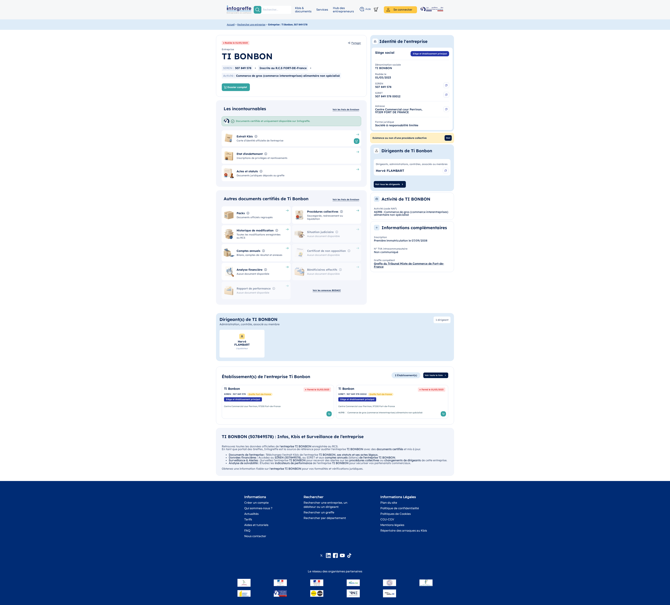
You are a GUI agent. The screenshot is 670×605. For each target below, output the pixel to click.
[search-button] (257, 10)
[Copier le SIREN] (446, 85)
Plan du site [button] (388, 502)
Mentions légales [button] (392, 525)
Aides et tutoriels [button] (256, 525)
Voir (448, 138)
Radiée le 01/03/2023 (236, 43)
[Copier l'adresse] (446, 109)
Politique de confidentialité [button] (399, 508)
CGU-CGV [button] (387, 519)
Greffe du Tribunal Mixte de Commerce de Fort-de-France (409, 265)
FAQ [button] (247, 530)
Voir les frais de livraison (346, 109)
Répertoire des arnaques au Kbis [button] (403, 530)
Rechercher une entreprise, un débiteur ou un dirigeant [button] (325, 505)
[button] (303, 9)
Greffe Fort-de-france (260, 394)
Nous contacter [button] (255, 536)
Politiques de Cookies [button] (395, 514)
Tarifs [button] (248, 519)
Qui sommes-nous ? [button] (258, 508)
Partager (356, 43)
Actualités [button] (251, 514)
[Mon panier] (376, 9)
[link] (278, 402)
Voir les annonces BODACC (327, 290)
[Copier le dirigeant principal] (445, 170)
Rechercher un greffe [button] (319, 512)
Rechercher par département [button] (325, 518)
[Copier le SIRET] (446, 94)
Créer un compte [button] (256, 502)
